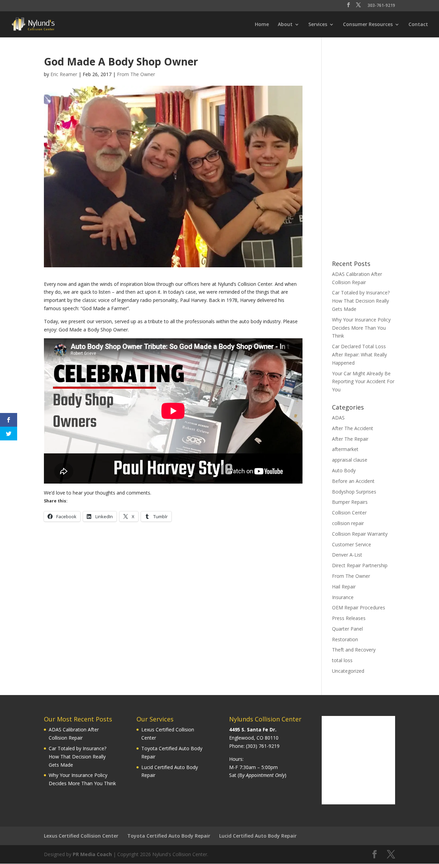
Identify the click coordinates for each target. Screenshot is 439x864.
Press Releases (349, 618)
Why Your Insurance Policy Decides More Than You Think (361, 327)
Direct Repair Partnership (360, 565)
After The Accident (352, 428)
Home (262, 24)
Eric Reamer (63, 74)
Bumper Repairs (350, 502)
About (285, 24)
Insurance (343, 597)
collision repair (348, 523)
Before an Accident (353, 481)
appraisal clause (349, 460)
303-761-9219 (381, 5)
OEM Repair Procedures (358, 607)
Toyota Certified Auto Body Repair (168, 835)
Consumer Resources (368, 24)
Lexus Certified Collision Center (81, 835)
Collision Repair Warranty (360, 534)
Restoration (345, 639)
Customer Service (351, 544)
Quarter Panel (347, 628)
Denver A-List (347, 554)
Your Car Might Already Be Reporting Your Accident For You (363, 381)
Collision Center (349, 512)
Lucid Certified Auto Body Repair (258, 835)
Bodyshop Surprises (354, 491)
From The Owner (136, 74)
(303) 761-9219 (263, 746)
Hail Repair (344, 586)
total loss (342, 660)
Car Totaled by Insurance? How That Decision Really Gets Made (361, 300)
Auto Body (344, 470)
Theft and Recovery (354, 649)
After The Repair (350, 439)
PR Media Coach (92, 854)
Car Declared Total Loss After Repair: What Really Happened (359, 354)
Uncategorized (348, 671)
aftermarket (345, 449)
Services (317, 24)
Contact (418, 24)
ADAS (338, 417)
